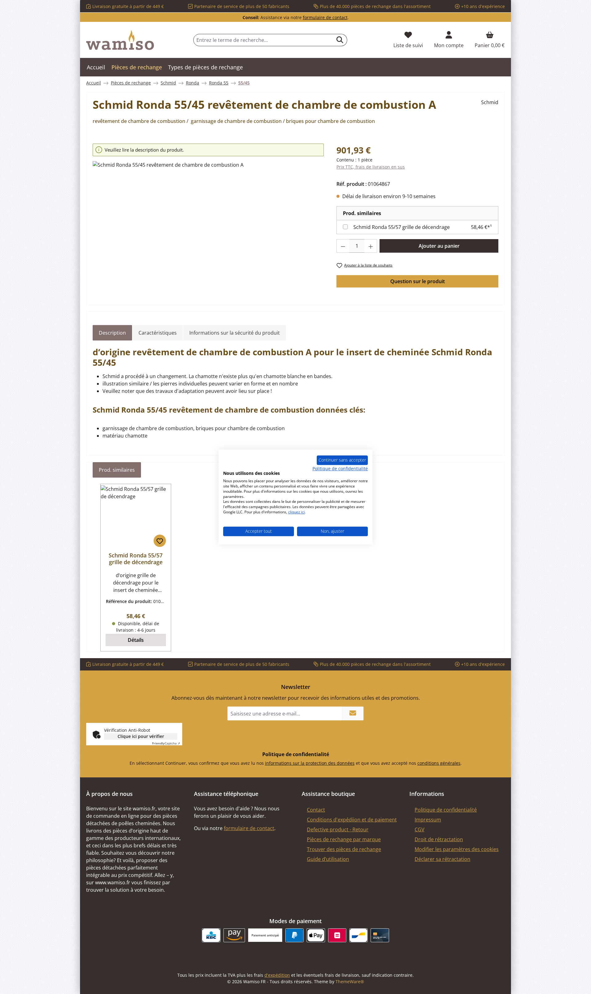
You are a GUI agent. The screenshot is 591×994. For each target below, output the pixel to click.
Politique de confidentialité (446, 809)
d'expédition (277, 975)
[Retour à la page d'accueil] (120, 40)
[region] (208, 219)
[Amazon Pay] (234, 935)
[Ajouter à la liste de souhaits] (160, 541)
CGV (419, 829)
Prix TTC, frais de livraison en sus (370, 167)
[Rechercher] (340, 40)
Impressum (428, 819)
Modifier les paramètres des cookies (457, 849)
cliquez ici (296, 512)
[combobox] (263, 40)
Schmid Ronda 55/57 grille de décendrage (401, 227)
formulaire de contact (325, 17)
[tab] (112, 332)
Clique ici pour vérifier (141, 736)
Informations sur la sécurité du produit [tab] (234, 332)
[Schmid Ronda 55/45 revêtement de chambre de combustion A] (208, 227)
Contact (316, 809)
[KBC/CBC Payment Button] (211, 935)
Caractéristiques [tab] (158, 332)
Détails (136, 640)
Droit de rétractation (439, 839)
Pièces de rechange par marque (344, 839)
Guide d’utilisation (328, 859)
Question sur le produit (417, 281)
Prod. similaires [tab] (117, 469)
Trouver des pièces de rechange (344, 849)
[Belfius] (337, 935)
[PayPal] (294, 935)
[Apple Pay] (316, 935)
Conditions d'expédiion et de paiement (352, 819)
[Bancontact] (358, 935)
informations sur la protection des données (310, 763)
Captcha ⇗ (166, 743)
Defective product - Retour (337, 829)
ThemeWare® (350, 981)
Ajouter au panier (439, 245)
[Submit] (353, 713)
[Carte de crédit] (380, 935)
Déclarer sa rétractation (442, 859)
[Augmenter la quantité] (370, 246)
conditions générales (438, 763)
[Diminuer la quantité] (342, 246)
